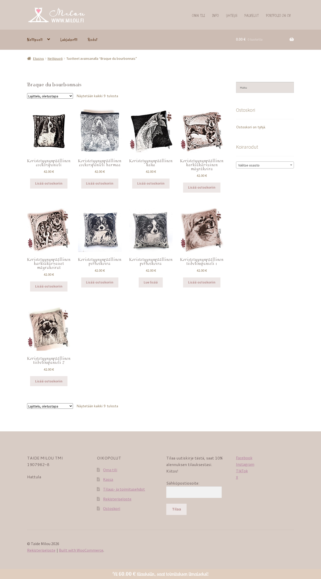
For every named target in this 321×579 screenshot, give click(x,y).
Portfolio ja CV (278, 15)
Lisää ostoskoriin (48, 183)
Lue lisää (151, 282)
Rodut (92, 39)
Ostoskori (111, 508)
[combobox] (265, 164)
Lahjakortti (68, 39)
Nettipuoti (35, 39)
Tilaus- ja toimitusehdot (124, 489)
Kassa (108, 479)
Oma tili (198, 15)
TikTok (242, 470)
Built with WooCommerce (81, 550)
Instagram (245, 464)
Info (215, 15)
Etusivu (38, 58)
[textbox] (265, 165)
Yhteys (231, 15)
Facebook (244, 457)
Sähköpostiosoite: (182, 483)
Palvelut (252, 15)
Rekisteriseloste (117, 498)
